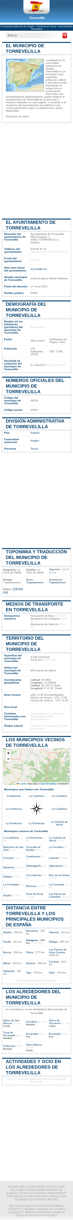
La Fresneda (56, 884)
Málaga (53, 941)
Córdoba (54, 961)
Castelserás (14, 796)
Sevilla (7, 941)
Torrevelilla (37, 17)
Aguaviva (8, 867)
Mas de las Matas (59, 875)
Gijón (52, 972)
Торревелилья (35, 582)
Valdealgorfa (33, 865)
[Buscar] (65, 35)
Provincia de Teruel (46, 26)
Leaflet (22, 783)
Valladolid (8, 971)
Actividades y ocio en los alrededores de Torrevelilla (33, 1067)
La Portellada (11, 884)
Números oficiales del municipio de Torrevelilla (35, 386)
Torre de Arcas (34, 894)
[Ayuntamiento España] (36, 7)
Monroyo (31, 886)
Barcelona (32, 930)
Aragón (35, 440)
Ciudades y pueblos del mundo (43, 1208)
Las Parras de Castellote (57, 895)
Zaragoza (32, 940)
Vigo (28, 972)
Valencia (54, 932)
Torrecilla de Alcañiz (33, 848)
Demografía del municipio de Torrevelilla (26, 310)
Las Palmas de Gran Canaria (57, 951)
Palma (30, 952)
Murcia (7, 952)
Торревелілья (57, 582)
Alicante (30, 963)
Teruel (34, 448)
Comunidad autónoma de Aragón (17, 26)
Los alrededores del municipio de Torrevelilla (33, 997)
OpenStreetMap (48, 783)
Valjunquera (56, 865)
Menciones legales (21, 1205)
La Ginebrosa (14, 809)
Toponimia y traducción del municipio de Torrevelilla (36, 557)
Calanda (54, 858)
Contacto (14, 1208)
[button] (8, 753)
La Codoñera (36, 796)
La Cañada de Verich (59, 823)
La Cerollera (56, 847)
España (35, 432)
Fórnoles (8, 858)
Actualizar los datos (17, 116)
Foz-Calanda (33, 875)
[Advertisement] (36, 170)
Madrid (7, 932)
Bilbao (6, 963)
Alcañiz (7, 895)
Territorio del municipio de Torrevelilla (25, 644)
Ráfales (7, 876)
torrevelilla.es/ (39, 269)
